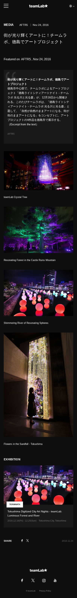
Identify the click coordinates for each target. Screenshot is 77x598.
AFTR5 (11, 134)
